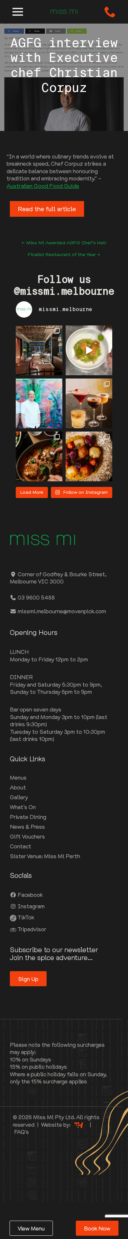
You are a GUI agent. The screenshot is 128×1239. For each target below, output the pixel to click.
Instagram (30, 906)
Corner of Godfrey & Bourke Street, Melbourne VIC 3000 (58, 577)
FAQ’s (21, 1131)
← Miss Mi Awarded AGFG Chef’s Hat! (64, 242)
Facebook (29, 894)
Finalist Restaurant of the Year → (64, 254)
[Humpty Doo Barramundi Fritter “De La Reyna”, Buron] (89, 350)
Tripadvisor (31, 929)
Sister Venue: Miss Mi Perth (45, 856)
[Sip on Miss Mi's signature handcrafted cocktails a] (89, 403)
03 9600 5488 (35, 597)
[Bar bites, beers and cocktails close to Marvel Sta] (39, 350)
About (18, 787)
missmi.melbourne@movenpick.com (61, 611)
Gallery (19, 797)
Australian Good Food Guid (41, 185)
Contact (20, 846)
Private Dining (28, 816)
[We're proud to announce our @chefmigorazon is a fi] (39, 403)
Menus (18, 777)
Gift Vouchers (27, 836)
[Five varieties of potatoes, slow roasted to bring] (89, 456)
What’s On (23, 806)
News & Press (27, 826)
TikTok (25, 917)
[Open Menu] (17, 12)
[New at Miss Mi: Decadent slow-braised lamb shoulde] (39, 456)
